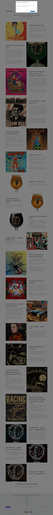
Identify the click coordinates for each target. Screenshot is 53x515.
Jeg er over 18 (32, 11)
